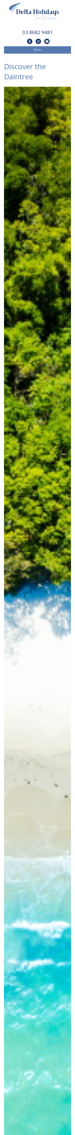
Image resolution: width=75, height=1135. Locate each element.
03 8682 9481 (37, 32)
